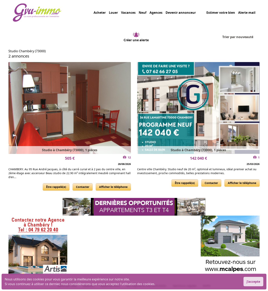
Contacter (82, 187)
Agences (155, 12)
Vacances (128, 12)
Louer (113, 12)
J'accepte (253, 281)
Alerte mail (246, 12)
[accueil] (53, 12)
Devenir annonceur (181, 12)
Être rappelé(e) (56, 187)
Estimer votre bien (220, 12)
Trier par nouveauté (237, 37)
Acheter (100, 12)
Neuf (142, 12)
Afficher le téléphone (113, 187)
